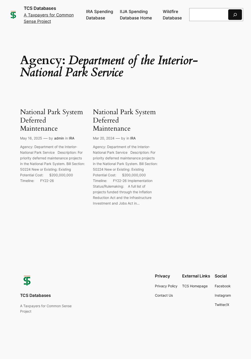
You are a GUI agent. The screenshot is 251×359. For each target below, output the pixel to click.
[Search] (235, 14)
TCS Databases (40, 8)
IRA (71, 138)
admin (59, 138)
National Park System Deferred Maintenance (51, 120)
